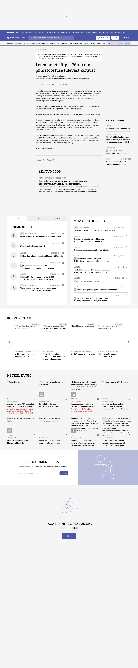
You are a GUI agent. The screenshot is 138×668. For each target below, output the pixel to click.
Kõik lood (18, 43)
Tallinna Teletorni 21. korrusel (27, 351)
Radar (86, 43)
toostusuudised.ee (39, 32)
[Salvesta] (63, 233)
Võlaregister (77, 43)
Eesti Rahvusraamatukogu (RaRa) (84, 351)
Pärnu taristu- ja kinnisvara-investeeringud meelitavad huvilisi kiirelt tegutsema (63, 182)
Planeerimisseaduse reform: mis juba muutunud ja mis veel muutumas (54, 356)
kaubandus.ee (65, 32)
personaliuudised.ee (78, 32)
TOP (8, 399)
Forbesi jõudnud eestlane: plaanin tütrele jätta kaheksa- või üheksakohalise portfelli (118, 139)
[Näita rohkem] (124, 32)
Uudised (23, 243)
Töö (70, 43)
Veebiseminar (48, 351)
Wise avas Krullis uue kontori (118, 128)
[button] (38, 473)
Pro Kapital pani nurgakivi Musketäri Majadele (43, 256)
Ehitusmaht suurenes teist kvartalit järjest (91, 250)
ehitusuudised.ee (27, 32)
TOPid (25, 43)
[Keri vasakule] (9, 341)
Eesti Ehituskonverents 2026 (83, 354)
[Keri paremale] (128, 341)
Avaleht (10, 43)
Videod (52, 43)
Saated (22, 263)
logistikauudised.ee (53, 32)
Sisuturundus (62, 43)
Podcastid (33, 43)
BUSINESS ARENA (97, 43)
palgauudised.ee (116, 32)
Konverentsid (43, 43)
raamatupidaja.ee (104, 32)
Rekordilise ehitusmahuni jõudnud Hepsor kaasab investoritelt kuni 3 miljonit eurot (116, 406)
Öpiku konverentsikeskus (108, 351)
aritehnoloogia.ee (91, 32)
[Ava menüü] (16, 32)
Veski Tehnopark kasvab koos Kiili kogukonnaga (40, 236)
